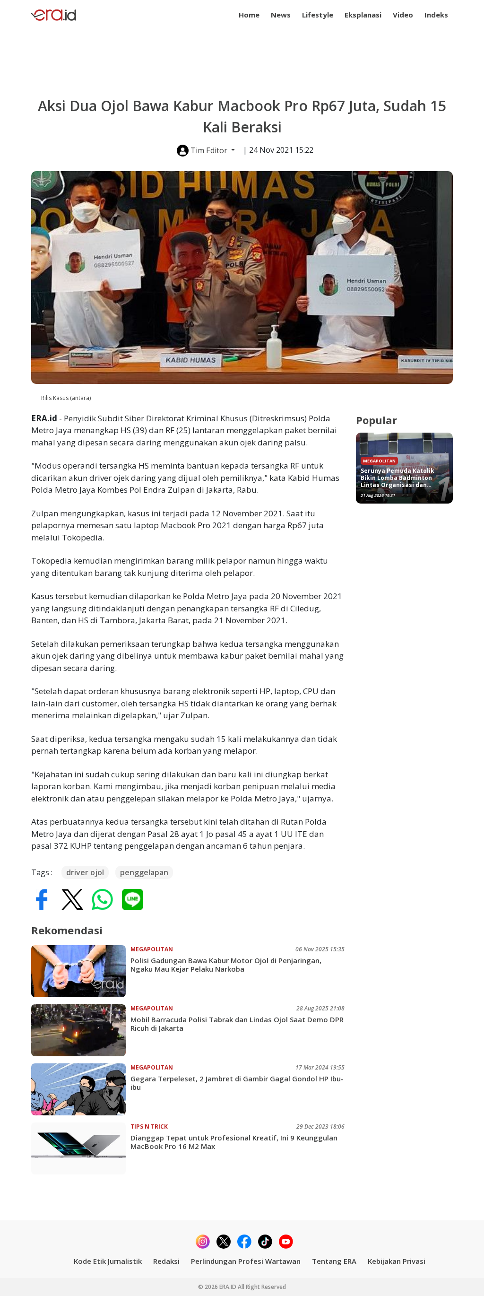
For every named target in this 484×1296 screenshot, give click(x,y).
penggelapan (144, 872)
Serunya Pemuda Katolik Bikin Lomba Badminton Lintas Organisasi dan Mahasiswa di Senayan (397, 477)
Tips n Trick (149, 1126)
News (281, 14)
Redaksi (166, 1261)
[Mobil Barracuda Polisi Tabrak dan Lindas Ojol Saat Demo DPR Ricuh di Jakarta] (80, 1030)
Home (249, 14)
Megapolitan (151, 949)
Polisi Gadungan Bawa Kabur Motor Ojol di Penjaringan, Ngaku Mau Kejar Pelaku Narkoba (225, 964)
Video (403, 14)
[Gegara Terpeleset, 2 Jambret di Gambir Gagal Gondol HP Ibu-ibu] (80, 1089)
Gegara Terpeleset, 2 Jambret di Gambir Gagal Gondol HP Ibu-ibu (237, 1082)
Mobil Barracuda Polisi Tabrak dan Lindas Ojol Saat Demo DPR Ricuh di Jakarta (237, 1023)
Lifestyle (317, 14)
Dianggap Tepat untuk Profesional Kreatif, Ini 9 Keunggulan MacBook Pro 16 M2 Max (233, 1141)
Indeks (436, 14)
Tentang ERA (334, 1261)
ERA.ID (228, 1287)
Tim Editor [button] (209, 150)
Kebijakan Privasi (396, 1261)
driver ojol (85, 872)
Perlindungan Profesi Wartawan (246, 1261)
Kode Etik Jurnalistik (108, 1261)
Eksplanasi (363, 14)
